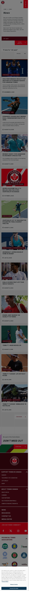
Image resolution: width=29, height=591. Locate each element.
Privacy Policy (5, 581)
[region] (14, 579)
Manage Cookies (14, 584)
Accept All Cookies (14, 588)
